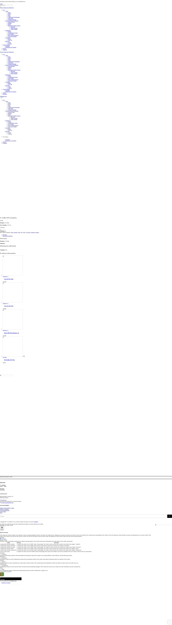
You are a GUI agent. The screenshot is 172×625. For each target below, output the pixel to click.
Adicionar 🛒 (3, 231)
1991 (24, 232)
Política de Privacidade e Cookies (7, 508)
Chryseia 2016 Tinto (8, 306)
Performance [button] (2, 556)
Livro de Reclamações (4, 510)
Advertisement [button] (3, 564)
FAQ (1, 512)
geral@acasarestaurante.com (7, 502)
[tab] (87, 234)
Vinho (12, 232)
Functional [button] (2, 552)
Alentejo (15, 232)
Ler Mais (5, 357)
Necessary (4, 538)
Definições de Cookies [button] (5, 525)
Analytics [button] (2, 560)
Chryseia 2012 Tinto (8, 279)
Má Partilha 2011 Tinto (9, 359)
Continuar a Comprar (5, 582)
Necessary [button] (2, 537)
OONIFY (36, 521)
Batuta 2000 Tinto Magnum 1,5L (11, 333)
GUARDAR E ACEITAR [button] (5, 571)
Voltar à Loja (13, 580)
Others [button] (1, 567)
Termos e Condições (4, 509)
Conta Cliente (3, 511)
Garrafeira (33, 232)
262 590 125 (4, 500)
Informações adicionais (7, 236)
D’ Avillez (28, 232)
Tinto (19, 232)
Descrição (5, 234)
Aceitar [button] (11, 525)
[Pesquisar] (169, 516)
